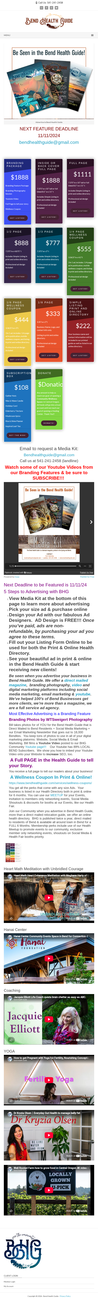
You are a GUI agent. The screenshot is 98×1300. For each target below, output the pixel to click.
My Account (9, 1286)
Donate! (49, 423)
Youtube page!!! (36, 747)
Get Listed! (17, 218)
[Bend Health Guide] (49, 28)
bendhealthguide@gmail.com (49, 142)
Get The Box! (17, 435)
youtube (83, 694)
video (77, 685)
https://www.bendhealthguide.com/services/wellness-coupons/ (50, 783)
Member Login (9, 1282)
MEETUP (56, 795)
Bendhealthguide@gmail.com (49, 455)
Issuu (17, 576)
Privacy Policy (65, 1296)
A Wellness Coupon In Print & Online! (51, 777)
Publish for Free (87, 576)
